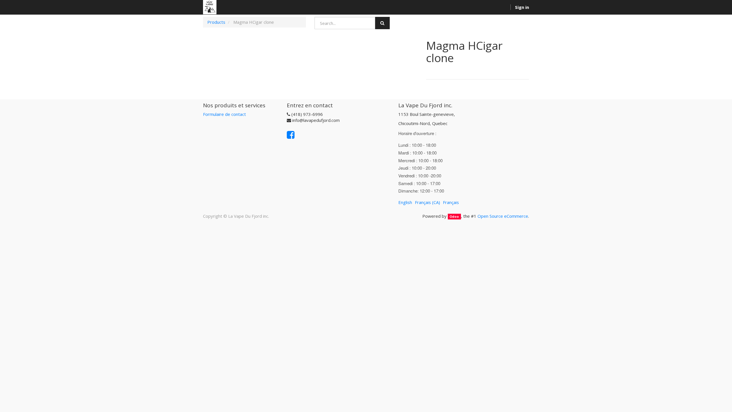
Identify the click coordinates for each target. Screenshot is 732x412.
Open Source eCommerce (503, 216)
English (405, 202)
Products (216, 22)
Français (451, 202)
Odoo (454, 216)
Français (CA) (427, 202)
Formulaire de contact (224, 114)
